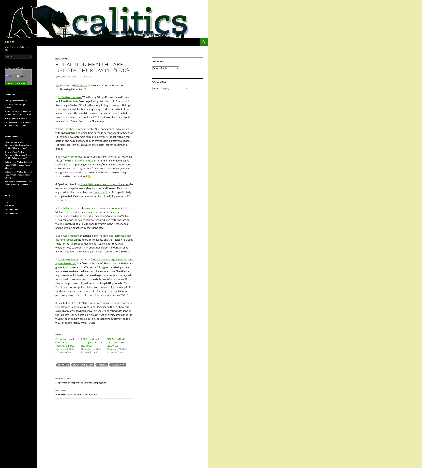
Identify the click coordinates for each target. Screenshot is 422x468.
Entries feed (10, 205)
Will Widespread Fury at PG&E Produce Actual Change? (18, 165)
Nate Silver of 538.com (83, 160)
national (102, 365)
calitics (9, 42)
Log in (7, 201)
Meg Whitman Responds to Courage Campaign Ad (80, 380)
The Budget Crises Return (16, 118)
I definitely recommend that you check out (105, 184)
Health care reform (83, 365)
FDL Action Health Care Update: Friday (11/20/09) (117, 342)
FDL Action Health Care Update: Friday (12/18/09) (91, 342)
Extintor (8, 142)
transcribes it (100, 192)
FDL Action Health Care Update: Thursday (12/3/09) (65, 342)
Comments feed (11, 209)
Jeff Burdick (10, 181)
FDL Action (87, 76)
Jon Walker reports (68, 235)
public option (118, 365)
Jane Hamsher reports (70, 128)
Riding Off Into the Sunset (16, 100)
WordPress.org (11, 213)
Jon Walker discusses (70, 97)
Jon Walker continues (70, 156)
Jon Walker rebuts (68, 259)
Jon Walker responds (70, 207)
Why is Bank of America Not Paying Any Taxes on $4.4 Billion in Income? (18, 145)
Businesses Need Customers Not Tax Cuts (76, 392)
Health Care (62, 59)
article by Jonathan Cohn (102, 207)
